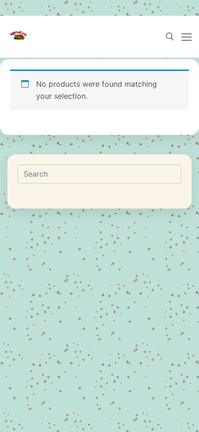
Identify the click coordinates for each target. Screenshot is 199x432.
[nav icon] (186, 36)
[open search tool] (170, 36)
